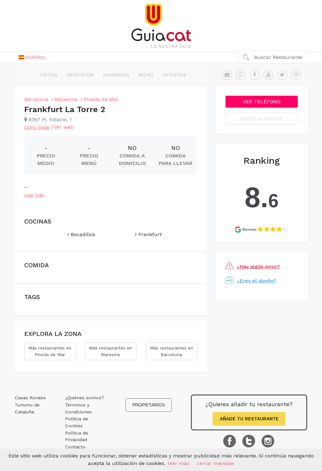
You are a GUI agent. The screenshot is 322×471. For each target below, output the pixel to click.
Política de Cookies (76, 422)
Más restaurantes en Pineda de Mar (49, 351)
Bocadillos (82, 234)
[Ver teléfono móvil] (241, 75)
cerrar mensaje (215, 463)
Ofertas (174, 75)
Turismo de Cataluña (27, 408)
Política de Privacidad (76, 436)
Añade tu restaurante (249, 419)
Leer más (34, 194)
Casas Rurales (30, 397)
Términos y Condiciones (78, 408)
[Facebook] (254, 75)
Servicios (80, 75)
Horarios (116, 75)
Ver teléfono (261, 102)
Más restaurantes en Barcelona (171, 351)
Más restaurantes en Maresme (110, 351)
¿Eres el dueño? (256, 281)
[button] (32, 57)
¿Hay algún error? (258, 267)
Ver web (64, 127)
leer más (178, 463)
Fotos (49, 75)
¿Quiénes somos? (84, 397)
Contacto (75, 446)
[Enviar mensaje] (227, 75)
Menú (145, 75)
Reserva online (262, 119)
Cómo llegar (37, 127)
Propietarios (148, 404)
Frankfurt (149, 234)
